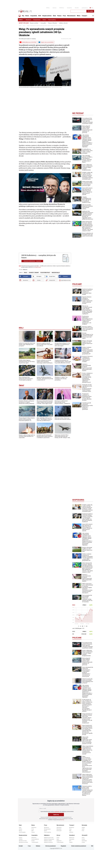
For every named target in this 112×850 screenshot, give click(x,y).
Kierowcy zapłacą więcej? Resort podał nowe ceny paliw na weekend (44, 344)
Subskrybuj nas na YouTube (29, 42)
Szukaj (91, 11)
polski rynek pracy (45, 272)
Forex (83, 830)
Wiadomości (71, 837)
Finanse (33, 832)
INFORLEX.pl (61, 7)
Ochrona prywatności (50, 846)
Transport (71, 825)
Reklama (38, 846)
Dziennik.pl (72, 835)
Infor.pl (58, 835)
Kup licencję (38, 267)
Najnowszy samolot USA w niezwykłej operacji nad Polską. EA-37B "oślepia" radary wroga (63, 436)
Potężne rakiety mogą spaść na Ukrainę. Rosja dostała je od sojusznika (27, 436)
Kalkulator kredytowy (48, 842)
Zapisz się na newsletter (47, 42)
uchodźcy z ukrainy (34, 272)
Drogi (70, 829)
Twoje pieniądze (35, 842)
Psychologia (84, 840)
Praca (21, 19)
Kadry (58, 839)
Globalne (20, 839)
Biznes (33, 825)
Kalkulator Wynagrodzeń (49, 839)
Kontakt (21, 846)
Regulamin (63, 846)
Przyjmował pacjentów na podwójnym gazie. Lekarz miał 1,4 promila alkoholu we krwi (63, 361)
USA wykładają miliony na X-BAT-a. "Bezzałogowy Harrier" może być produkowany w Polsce (44, 419)
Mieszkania (59, 829)
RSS (92, 846)
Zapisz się (56, 814)
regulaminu (56, 811)
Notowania (84, 825)
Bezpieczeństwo (23, 835)
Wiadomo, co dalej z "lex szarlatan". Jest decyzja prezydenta (61, 379)
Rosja (20, 827)
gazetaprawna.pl (85, 7)
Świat (20, 825)
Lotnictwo (71, 832)
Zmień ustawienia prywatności (78, 846)
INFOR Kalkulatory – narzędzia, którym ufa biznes (38, 256)
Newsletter (77, 7)
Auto (70, 840)
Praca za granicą (52, 19)
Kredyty (33, 840)
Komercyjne (59, 830)
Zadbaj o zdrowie (63, 23)
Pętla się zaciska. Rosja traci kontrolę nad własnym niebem (63, 418)
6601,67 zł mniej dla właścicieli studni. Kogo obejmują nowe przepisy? (27, 344)
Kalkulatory (47, 835)
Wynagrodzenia (36, 19)
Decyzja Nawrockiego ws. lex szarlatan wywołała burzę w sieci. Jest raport (62, 344)
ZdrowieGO (84, 835)
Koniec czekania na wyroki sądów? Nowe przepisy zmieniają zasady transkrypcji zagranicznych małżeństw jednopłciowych (45, 361)
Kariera (44, 19)
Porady (83, 842)
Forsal (20, 25)
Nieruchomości (60, 825)
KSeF (33, 830)
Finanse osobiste (34, 23)
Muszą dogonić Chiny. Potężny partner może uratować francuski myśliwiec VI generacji (27, 419)
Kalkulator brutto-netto (48, 837)
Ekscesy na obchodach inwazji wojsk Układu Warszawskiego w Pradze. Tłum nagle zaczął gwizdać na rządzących (45, 402)
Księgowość (59, 840)
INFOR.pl (47, 7)
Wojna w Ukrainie (52, 23)
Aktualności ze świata (23, 842)
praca (25, 272)
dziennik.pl (54, 7)
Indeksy (83, 827)
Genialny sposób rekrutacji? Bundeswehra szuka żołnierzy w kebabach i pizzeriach (45, 436)
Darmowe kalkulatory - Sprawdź (32, 261)
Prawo (58, 837)
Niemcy (20, 830)
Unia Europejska (22, 832)
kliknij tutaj (62, 819)
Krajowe (20, 837)
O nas (29, 846)
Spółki (83, 829)
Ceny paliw (43, 23)
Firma (33, 829)
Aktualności (28, 19)
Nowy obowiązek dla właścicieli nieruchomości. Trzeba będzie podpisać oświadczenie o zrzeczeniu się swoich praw (27, 379)
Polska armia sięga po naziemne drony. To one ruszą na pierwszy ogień (27, 361)
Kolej (70, 830)
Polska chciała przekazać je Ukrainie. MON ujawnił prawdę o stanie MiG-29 (45, 379)
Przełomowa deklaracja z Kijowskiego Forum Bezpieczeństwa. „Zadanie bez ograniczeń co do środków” (62, 402)
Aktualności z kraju (23, 840)
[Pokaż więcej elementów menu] (93, 16)
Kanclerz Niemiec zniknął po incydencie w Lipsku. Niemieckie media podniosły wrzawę (26, 402)
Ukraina (20, 829)
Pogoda (70, 842)
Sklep (92, 7)
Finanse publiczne (35, 839)
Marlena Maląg (56, 272)
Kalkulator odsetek (48, 840)
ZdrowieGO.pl (69, 7)
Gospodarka (34, 835)
